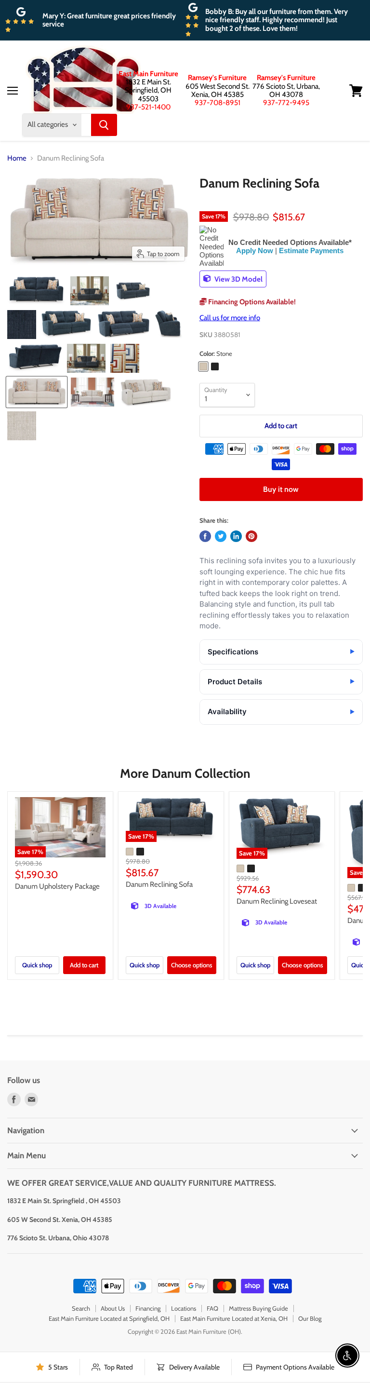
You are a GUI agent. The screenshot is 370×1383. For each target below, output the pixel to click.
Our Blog (309, 1318)
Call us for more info (229, 317)
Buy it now (281, 489)
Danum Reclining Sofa (159, 884)
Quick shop (37, 965)
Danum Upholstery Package (57, 886)
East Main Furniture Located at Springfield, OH (109, 1318)
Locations (183, 1308)
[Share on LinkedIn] (236, 536)
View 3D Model (238, 278)
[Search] (104, 125)
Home (16, 158)
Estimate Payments (311, 250)
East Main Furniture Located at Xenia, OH (234, 1318)
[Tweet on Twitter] (220, 536)
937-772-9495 (286, 102)
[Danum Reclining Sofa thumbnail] (36, 290)
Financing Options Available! (251, 302)
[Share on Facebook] (205, 536)
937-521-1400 (148, 107)
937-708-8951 (217, 102)
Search (81, 1308)
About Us (113, 1308)
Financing (147, 1308)
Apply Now (254, 250)
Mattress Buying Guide (258, 1308)
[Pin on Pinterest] (251, 536)
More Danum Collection (185, 773)
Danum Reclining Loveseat (277, 901)
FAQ (212, 1308)
